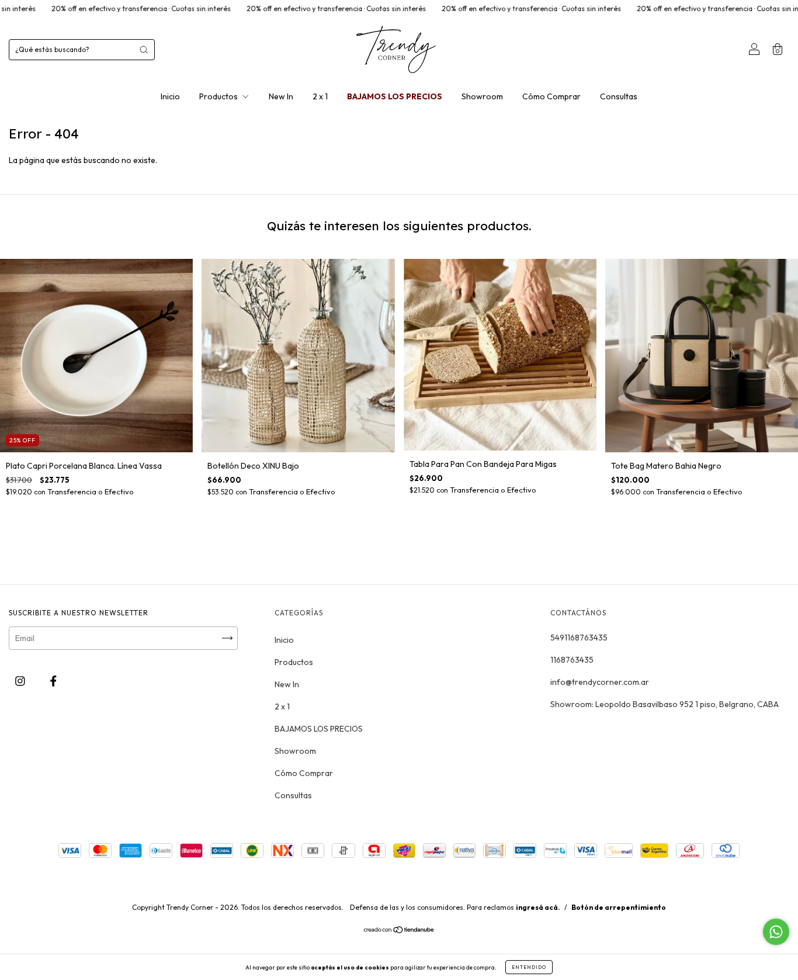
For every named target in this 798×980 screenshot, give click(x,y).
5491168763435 (579, 637)
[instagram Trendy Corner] (21, 681)
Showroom (482, 96)
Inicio (170, 96)
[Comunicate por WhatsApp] (776, 932)
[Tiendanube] (399, 931)
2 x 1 (320, 96)
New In (281, 96)
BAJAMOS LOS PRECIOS (394, 96)
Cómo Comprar (551, 96)
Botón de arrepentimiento (618, 907)
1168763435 (572, 660)
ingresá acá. (538, 907)
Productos (219, 96)
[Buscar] (144, 50)
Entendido (529, 967)
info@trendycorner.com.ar (599, 682)
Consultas (618, 96)
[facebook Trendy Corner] (53, 681)
